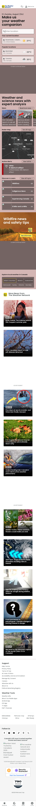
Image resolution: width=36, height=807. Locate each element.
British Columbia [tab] (9, 281)
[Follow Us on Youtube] (14, 733)
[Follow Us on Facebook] (4, 733)
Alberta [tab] (20, 281)
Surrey (14, 285)
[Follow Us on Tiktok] (18, 733)
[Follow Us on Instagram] (9, 733)
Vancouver (7, 285)
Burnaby (28, 285)
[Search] (22, 6)
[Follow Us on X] (28, 733)
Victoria (21, 285)
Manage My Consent (9, 678)
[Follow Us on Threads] (23, 733)
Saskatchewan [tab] (30, 281)
